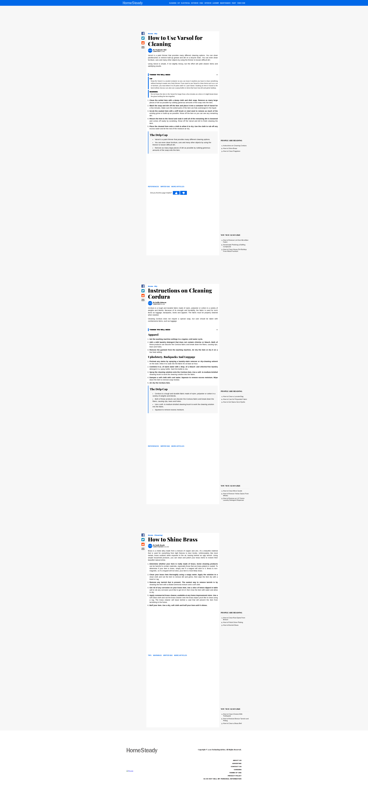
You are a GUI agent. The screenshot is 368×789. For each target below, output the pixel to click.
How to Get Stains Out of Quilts (234, 402)
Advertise (237, 763)
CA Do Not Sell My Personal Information (222, 779)
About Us (237, 760)
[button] (143, 35)
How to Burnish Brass (230, 625)
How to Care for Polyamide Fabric (235, 399)
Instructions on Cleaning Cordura (234, 145)
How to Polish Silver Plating (233, 622)
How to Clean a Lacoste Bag (233, 396)
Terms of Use (235, 772)
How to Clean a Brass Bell (232, 723)
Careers (238, 769)
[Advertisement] (183, 170)
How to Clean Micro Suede (232, 491)
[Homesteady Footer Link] (146, 751)
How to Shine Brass (230, 148)
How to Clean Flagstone (231, 151)
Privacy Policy (235, 776)
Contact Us (236, 766)
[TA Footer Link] (146, 771)
